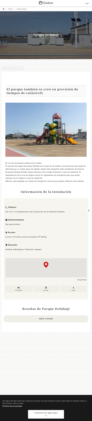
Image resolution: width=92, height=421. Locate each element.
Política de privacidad (12, 406)
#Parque (16, 68)
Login (87, 3)
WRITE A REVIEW (46, 319)
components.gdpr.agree (46, 414)
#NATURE (6, 68)
